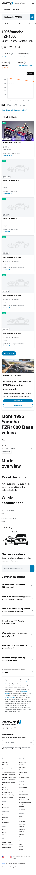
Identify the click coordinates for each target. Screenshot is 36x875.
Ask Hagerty (22, 767)
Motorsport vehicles (7, 784)
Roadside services (24, 784)
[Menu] (33, 3)
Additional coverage (7, 797)
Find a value (6, 9)
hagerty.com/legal (10, 697)
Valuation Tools (20, 3)
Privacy (21, 846)
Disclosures (5, 867)
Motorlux (21, 806)
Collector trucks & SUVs (9, 777)
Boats (4, 787)
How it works (5, 822)
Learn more (18, 405)
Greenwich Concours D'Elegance (25, 803)
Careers (21, 826)
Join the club (22, 762)
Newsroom (22, 829)
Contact (21, 831)
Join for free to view (8, 57)
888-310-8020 (23, 787)
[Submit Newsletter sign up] (31, 742)
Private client (6, 789)
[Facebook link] (3, 728)
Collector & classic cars (8, 774)
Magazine (21, 774)
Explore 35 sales (8, 353)
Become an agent (7, 804)
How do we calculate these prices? (14, 110)
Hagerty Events (23, 794)
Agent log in (5, 807)
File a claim (5, 764)
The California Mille (24, 799)
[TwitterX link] (7, 728)
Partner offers (23, 772)
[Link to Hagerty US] (3, 856)
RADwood (22, 809)
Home (20, 816)
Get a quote (18, 400)
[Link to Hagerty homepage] (12, 722)
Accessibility (21, 863)
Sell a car (4, 819)
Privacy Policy (6, 749)
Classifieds (5, 817)
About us (21, 819)
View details (6, 155)
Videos (4, 829)
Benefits (21, 769)
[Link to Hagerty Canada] (7, 856)
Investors (21, 834)
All (3, 834)
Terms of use (18, 867)
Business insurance (7, 792)
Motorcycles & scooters (8, 782)
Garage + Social (6, 842)
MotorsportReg (6, 847)
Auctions (4, 814)
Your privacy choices (11, 863)
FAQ (20, 844)
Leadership (22, 821)
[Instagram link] (11, 728)
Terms (21, 849)
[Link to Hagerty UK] (11, 856)
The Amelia (22, 797)
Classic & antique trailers (9, 779)
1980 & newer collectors (9, 772)
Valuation (21, 764)
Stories (4, 832)
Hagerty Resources (7, 844)
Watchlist (16, 9)
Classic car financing (8, 794)
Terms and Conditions (17, 749)
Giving (21, 836)
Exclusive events (24, 777)
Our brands (22, 824)
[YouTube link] (15, 728)
